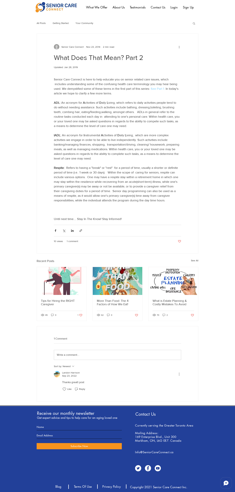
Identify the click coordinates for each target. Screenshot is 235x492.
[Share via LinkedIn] (72, 230)
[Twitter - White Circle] (138, 468)
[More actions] (179, 47)
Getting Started (61, 23)
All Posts (41, 23)
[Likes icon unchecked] (64, 389)
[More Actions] (179, 374)
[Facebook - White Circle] (148, 468)
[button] (96, 7)
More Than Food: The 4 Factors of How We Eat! (113, 302)
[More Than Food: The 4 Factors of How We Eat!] (117, 281)
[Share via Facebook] (55, 230)
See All (194, 260)
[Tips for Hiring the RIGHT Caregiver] (62, 281)
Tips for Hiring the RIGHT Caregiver (58, 302)
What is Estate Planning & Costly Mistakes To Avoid (170, 302)
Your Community (84, 23)
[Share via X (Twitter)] (64, 230)
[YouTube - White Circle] (158, 468)
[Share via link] (80, 230)
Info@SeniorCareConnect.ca (154, 452)
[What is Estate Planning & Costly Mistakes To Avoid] (173, 281)
